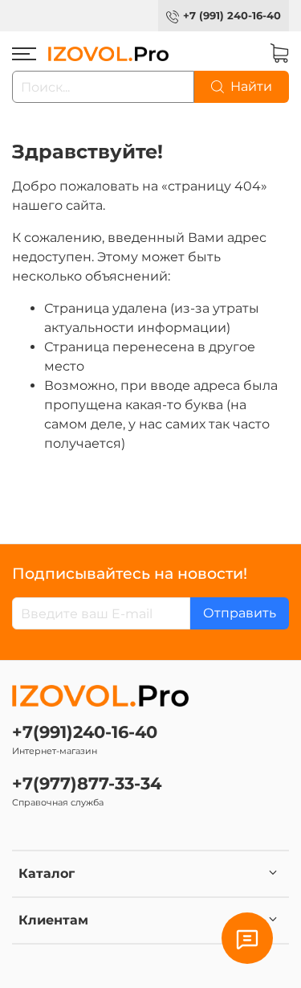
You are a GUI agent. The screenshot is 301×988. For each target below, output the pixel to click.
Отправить (239, 613)
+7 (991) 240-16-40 (232, 16)
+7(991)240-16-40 (84, 732)
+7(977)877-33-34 (86, 783)
